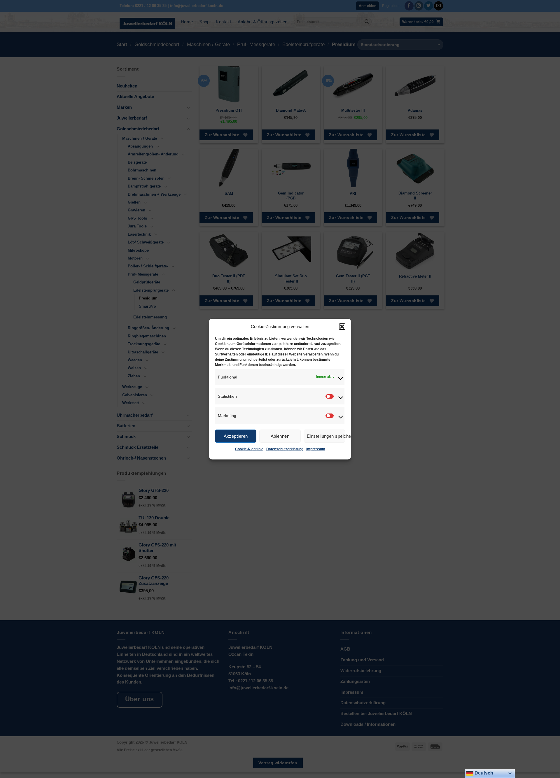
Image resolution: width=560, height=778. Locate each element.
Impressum (315, 449)
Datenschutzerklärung (284, 449)
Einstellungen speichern (326, 435)
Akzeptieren (236, 435)
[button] (342, 327)
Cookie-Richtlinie (249, 449)
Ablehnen (280, 435)
